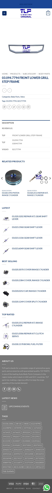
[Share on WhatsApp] (4, 107)
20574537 (18, 458)
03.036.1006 (8, 424)
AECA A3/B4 (19, 467)
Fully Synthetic (8, 471)
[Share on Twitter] (14, 107)
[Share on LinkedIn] (28, 107)
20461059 (18, 450)
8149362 (6, 445)
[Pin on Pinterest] (23, 107)
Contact (37, 488)
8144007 (16, 441)
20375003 (27, 445)
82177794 (21, 101)
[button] (4, 13)
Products (15, 74)
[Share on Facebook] (9, 107)
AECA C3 (30, 467)
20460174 (7, 450)
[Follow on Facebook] (4, 389)
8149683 (16, 445)
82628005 (40, 463)
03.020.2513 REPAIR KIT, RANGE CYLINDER (37, 194)
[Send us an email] (14, 389)
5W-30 (18, 424)
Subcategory (29, 74)
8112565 (26, 437)
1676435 (6, 432)
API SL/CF (40, 467)
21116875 (18, 463)
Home (5, 74)
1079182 (27, 428)
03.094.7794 (11, 101)
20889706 (7, 463)
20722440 (29, 458)
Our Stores (19, 488)
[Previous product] (9, 90)
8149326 (36, 441)
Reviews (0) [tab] (7, 128)
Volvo (22, 97)
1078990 (17, 428)
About (9, 488)
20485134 (40, 450)
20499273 (18, 454)
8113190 (6, 441)
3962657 (16, 437)
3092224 (26, 432)
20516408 (29, 454)
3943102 (6, 437)
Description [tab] (8, 123)
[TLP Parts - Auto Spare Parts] (26, 13)
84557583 (7, 467)
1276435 (37, 428)
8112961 (36, 437)
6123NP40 (7, 428)
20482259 (29, 450)
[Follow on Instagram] (9, 389)
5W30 (26, 424)
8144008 (26, 441)
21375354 (29, 463)
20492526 (7, 454)
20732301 (40, 458)
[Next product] (4, 90)
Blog (28, 488)
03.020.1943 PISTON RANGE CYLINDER (10, 194)
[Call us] (19, 389)
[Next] (49, 183)
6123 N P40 (36, 424)
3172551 (36, 432)
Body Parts (44, 74)
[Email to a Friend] (19, 107)
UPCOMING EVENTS (19, 406)
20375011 (37, 445)
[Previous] (2, 183)
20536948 (7, 458)
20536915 (40, 454)
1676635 (16, 432)
